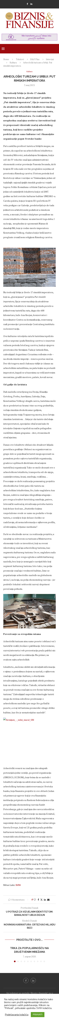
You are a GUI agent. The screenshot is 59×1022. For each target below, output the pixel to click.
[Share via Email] (48, 899)
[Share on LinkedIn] (45, 899)
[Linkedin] (31, 3)
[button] (6, 954)
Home (6, 59)
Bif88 (18, 884)
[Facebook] (27, 3)
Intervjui (50, 59)
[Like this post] (35, 899)
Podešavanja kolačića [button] (16, 1014)
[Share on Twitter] (41, 899)
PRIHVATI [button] (37, 1014)
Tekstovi (20, 59)
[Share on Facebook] (38, 899)
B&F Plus (34, 59)
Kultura (13, 62)
